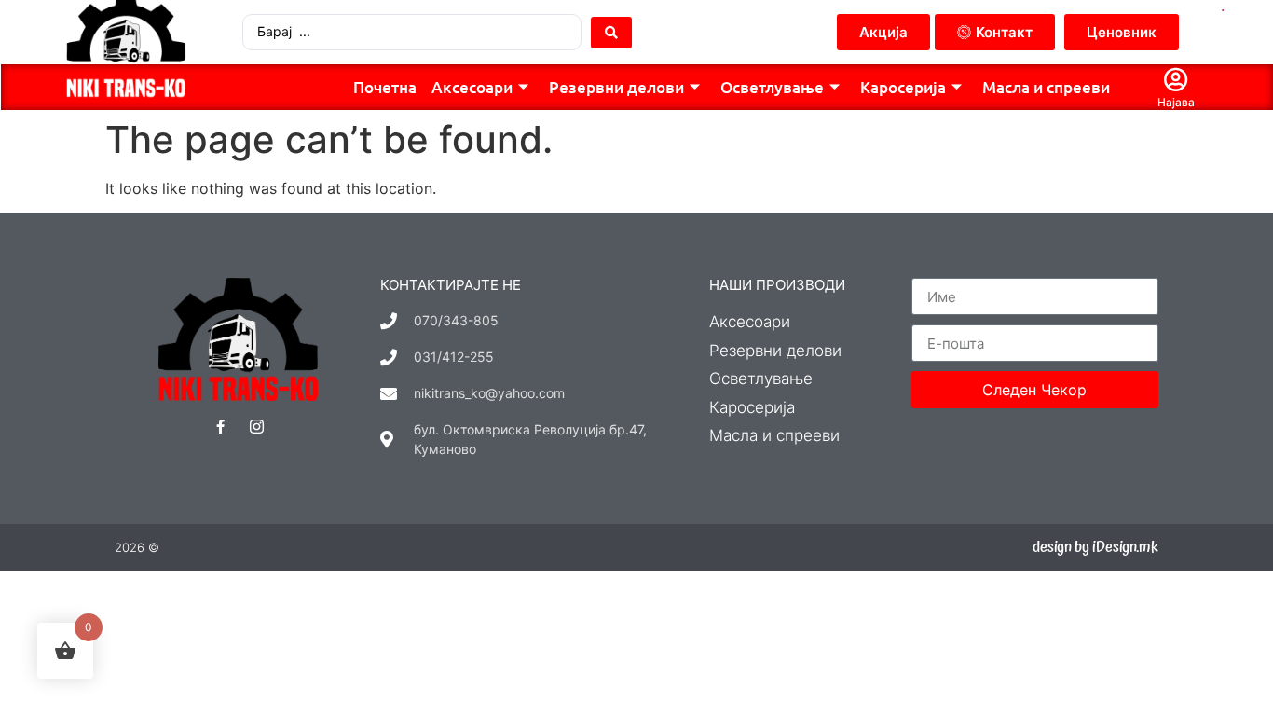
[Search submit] (611, 32)
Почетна (385, 87)
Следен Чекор (1034, 389)
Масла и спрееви (1046, 87)
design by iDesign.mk (1095, 547)
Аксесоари (472, 87)
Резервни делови (616, 87)
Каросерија (903, 87)
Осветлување (772, 87)
